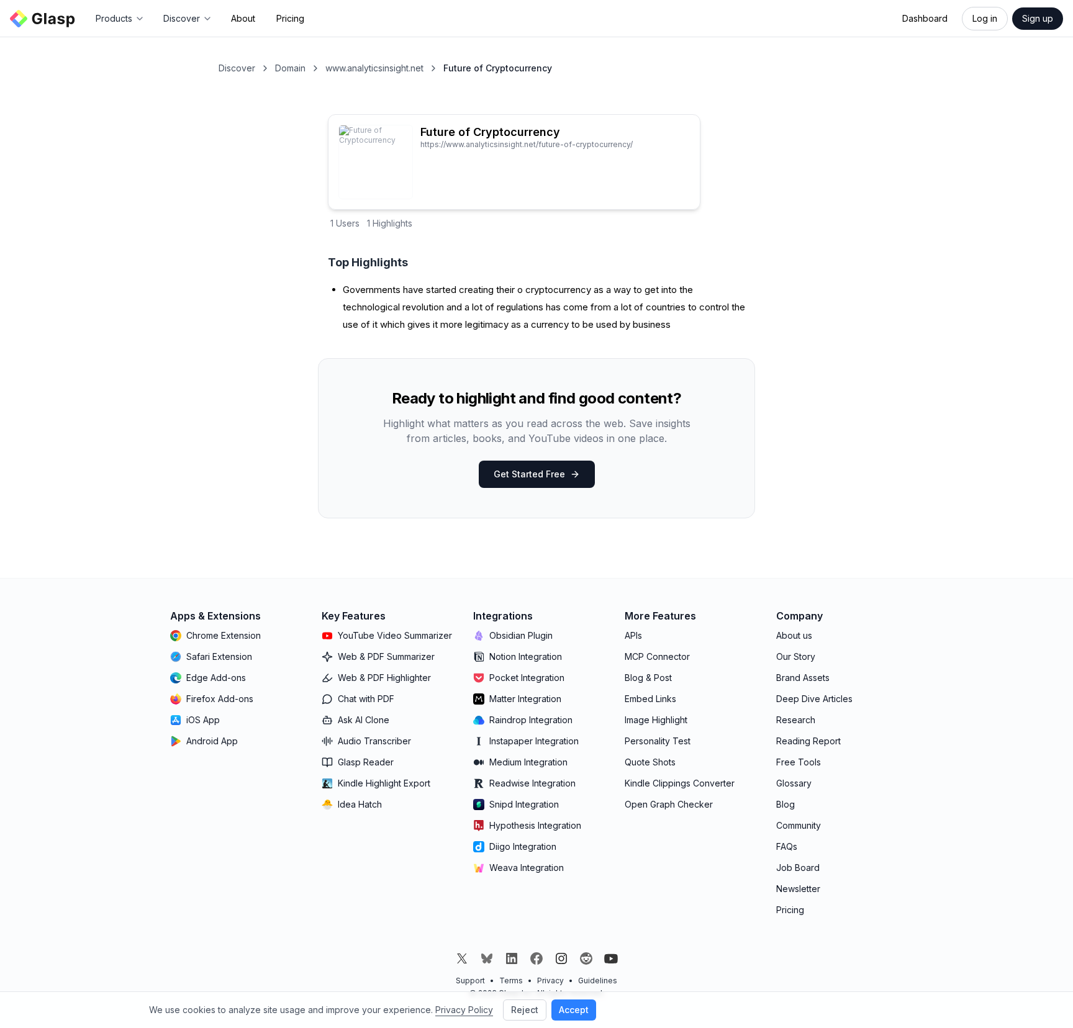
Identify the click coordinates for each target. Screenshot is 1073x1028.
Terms (511, 980)
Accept (574, 1009)
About (243, 18)
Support (470, 980)
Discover (237, 68)
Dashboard (925, 18)
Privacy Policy (464, 1009)
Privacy (550, 980)
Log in (984, 18)
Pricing (290, 18)
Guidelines (597, 980)
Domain (290, 68)
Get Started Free (529, 474)
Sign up (1037, 18)
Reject (524, 1009)
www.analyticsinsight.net (374, 68)
